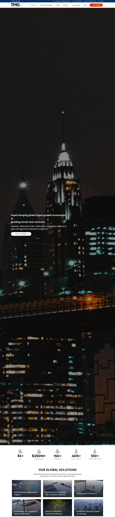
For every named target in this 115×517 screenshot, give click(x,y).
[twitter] (14, 1)
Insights (58, 5)
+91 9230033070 (78, 1)
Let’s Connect (96, 5)
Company (65, 5)
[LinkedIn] (16, 1)
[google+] (18, 1)
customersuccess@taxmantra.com (62, 1)
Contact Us (101, 1)
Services (33, 5)
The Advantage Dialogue (46, 5)
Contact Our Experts (21, 234)
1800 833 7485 (92, 1)
